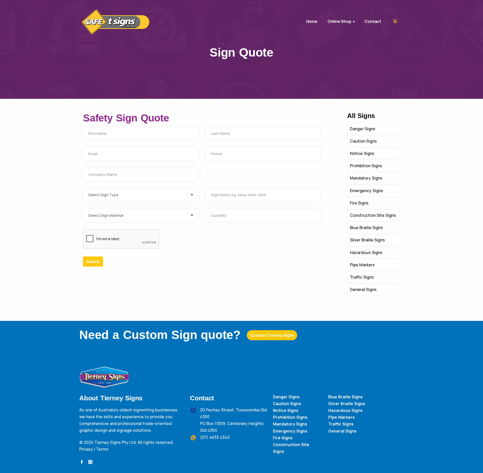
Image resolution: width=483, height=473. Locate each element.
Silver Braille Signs (346, 403)
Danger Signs (286, 397)
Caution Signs (287, 403)
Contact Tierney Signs (272, 335)
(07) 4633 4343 (214, 437)
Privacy (86, 449)
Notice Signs (285, 410)
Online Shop (339, 21)
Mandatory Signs (290, 424)
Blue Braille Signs (345, 397)
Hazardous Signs (345, 410)
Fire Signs (283, 438)
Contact (373, 21)
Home (311, 21)
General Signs (342, 431)
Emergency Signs (290, 431)
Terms (102, 449)
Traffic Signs (340, 424)
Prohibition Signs (290, 417)
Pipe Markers (341, 417)
